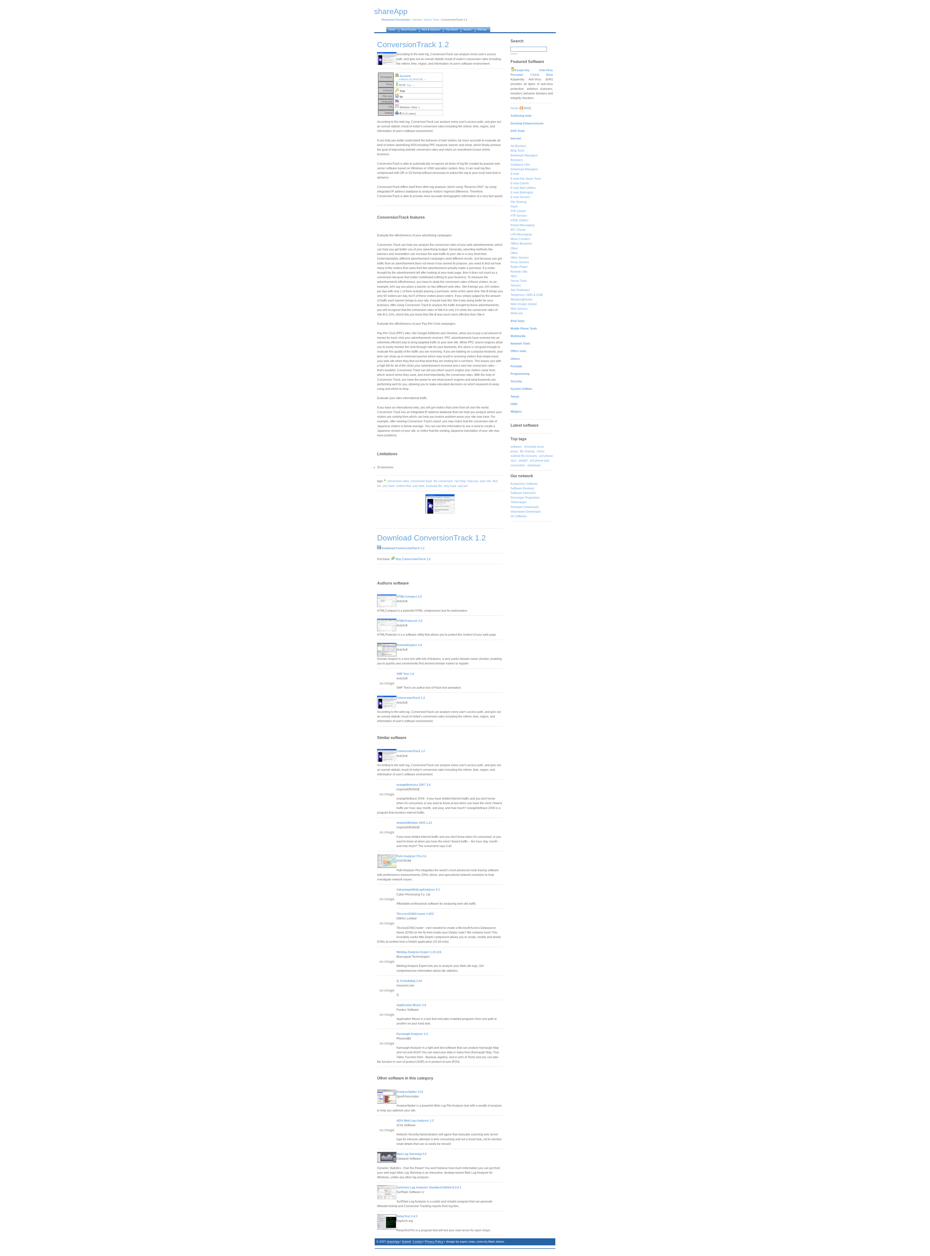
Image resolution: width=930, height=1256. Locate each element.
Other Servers (520, 257)
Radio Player (519, 267)
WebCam (517, 313)
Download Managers (524, 169)
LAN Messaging (521, 234)
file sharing (527, 451)
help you (473, 481)
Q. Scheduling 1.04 (409, 981)
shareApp (393, 1241)
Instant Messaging (523, 225)
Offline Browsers (521, 243)
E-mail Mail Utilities (523, 188)
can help (460, 481)
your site (485, 481)
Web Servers (519, 308)
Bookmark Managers (524, 155)
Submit (406, 1241)
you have (389, 486)
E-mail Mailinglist (522, 192)
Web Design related (524, 304)
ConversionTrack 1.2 (410, 698)
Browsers (517, 160)
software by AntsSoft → (412, 79)
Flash (514, 206)
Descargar (517, 497)
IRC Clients (518, 229)
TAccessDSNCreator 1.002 (415, 914)
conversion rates (398, 481)
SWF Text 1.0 (405, 674)
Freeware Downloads (525, 507)
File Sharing (519, 202)
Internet (416, 19)
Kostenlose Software (524, 483)
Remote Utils (519, 271)
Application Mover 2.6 (411, 1005)
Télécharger (519, 502)
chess (540, 451)
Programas (532, 497)
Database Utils (520, 164)
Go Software (519, 516)
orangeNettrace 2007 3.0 (413, 784)
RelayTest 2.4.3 (407, 1216)
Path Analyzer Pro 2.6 (411, 856)
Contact (417, 1241)
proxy (514, 451)
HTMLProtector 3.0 (409, 621)
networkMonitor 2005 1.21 (414, 822)
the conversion (443, 481)
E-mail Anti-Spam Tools (526, 178)
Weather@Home (522, 299)
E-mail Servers (520, 197)
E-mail (515, 174)
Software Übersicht (523, 493)
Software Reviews (522, 488)
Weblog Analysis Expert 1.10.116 (419, 952)
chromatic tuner (534, 446)
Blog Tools (517, 150)
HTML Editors (519, 220)
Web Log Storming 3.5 (411, 1154)
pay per (463, 486)
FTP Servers (519, 215)
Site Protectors (520, 290)
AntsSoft (405, 76)
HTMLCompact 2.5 (409, 596)
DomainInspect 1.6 (409, 645)
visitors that (403, 486)
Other (514, 248)
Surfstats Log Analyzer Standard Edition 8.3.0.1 (428, 1187)
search (514, 54)
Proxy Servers (520, 262)
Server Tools (431, 19)
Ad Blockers (518, 146)
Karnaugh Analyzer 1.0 (412, 1034)
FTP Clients (518, 211)
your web (418, 486)
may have (450, 486)
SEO (514, 276)
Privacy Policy (434, 1241)
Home (515, 108)
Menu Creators (520, 239)
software (516, 446)
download (533, 465)
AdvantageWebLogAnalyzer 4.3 (418, 889)
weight (523, 460)
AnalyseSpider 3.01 (409, 1092)
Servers (516, 285)
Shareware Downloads (526, 511)
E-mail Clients (520, 183)
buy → (411, 85)
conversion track (421, 481)
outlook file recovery (524, 456)
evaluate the (434, 486)
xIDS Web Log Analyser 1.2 (415, 1120)
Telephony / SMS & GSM (527, 295)
